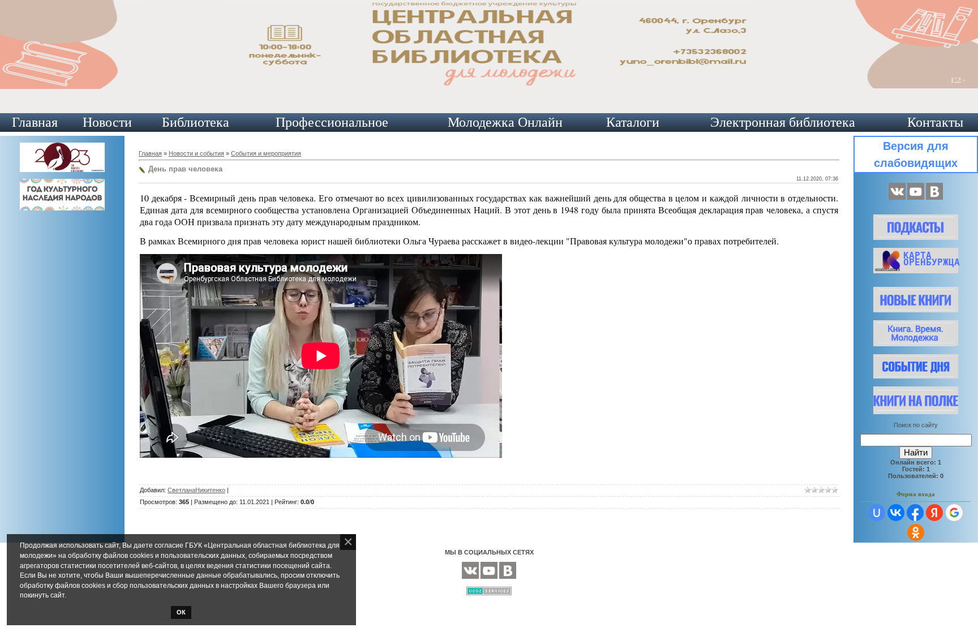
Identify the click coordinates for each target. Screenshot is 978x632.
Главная (35, 122)
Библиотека (195, 122)
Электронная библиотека (782, 122)
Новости (107, 122)
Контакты (935, 122)
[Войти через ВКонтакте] (895, 512)
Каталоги (632, 122)
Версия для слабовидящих (916, 154)
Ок (181, 612)
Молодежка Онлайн (505, 122)
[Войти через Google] (954, 513)
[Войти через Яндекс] (934, 512)
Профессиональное (332, 122)
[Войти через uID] (876, 512)
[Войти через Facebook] (915, 512)
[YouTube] (915, 197)
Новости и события (196, 153)
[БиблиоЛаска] (934, 197)
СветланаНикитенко (196, 490)
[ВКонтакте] (897, 197)
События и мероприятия (266, 153)
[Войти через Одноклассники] (915, 532)
